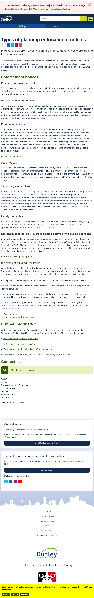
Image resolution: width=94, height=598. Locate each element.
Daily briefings (58, 26)
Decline (15, 594)
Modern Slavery (47, 531)
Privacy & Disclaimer (47, 516)
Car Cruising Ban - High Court (47, 535)
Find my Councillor (47, 521)
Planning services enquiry (23, 370)
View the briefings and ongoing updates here (51, 9)
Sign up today (47, 470)
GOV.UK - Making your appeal (17, 256)
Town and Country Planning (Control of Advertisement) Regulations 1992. (37, 354)
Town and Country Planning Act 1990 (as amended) (27, 349)
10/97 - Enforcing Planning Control (19, 344)
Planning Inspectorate (13, 156)
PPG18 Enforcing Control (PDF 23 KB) (20, 338)
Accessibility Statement (47, 526)
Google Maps (17, 403)
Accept (6, 594)
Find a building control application (19, 317)
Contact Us (47, 512)
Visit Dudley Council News (47, 443)
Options (24, 594)
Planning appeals (11, 314)
